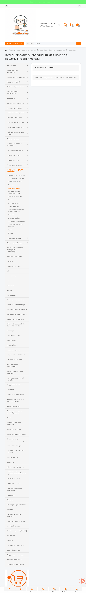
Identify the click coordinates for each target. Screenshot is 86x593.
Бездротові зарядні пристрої (14, 515)
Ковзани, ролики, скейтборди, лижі (14, 192)
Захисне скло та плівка (15, 300)
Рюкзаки (10, 500)
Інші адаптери (12, 276)
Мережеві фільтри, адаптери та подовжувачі (16, 473)
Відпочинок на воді (15, 181)
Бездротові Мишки (14, 385)
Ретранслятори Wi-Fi (15, 359)
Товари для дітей (13, 155)
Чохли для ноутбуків (14, 446)
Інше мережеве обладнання (12, 365)
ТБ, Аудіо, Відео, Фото (15, 150)
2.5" (8, 271)
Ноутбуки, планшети (14, 117)
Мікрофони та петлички (16, 355)
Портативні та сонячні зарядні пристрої (16, 210)
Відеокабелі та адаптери (16, 305)
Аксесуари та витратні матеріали (15, 379)
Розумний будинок (14, 429)
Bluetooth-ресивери (14, 256)
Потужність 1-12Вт (13, 335)
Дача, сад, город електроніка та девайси (62, 50)
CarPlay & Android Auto (15, 319)
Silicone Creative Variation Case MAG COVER (16, 325)
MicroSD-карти (12, 457)
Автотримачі (11, 340)
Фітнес (10, 233)
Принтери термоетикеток (16, 505)
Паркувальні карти (14, 266)
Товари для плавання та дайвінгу (16, 225)
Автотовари (11, 65)
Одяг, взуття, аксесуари (15, 122)
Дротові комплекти (14, 550)
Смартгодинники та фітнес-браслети (14, 412)
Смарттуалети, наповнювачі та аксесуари (17, 440)
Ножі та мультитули (15, 196)
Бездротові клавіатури (15, 545)
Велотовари (12, 185)
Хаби (8, 418)
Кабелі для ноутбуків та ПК (17, 309)
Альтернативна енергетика (12, 71)
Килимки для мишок (14, 560)
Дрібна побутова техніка (16, 87)
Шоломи (10, 509)
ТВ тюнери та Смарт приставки (14, 489)
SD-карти (10, 462)
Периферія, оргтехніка (15, 127)
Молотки (10, 285)
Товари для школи (14, 238)
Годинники (11, 495)
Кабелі (9, 290)
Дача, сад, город (14, 188)
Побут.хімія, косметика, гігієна (15, 133)
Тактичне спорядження (16, 221)
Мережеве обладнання (15, 113)
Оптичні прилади (14, 203)
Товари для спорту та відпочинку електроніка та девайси (28, 50)
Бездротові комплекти (15, 555)
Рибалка (11, 215)
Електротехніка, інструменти (13, 92)
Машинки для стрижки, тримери (15, 451)
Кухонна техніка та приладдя (14, 423)
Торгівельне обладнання (16, 243)
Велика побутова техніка (16, 77)
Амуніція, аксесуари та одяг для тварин (15, 400)
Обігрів (10, 200)
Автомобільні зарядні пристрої (15, 372)
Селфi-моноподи (13, 406)
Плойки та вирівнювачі (15, 564)
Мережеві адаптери (14, 350)
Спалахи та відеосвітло (15, 394)
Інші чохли (11, 535)
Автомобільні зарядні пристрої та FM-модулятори (15, 250)
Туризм (10, 230)
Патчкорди (11, 331)
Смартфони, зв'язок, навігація (14, 145)
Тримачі (10, 261)
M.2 (8, 280)
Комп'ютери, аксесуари (15, 103)
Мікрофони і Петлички (15, 467)
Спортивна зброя (14, 218)
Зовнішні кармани (14, 526)
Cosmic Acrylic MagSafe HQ (17, 531)
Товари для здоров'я (14, 165)
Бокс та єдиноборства (16, 178)
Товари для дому (13, 160)
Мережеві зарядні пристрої (17, 314)
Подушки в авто (13, 139)
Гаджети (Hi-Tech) (13, 82)
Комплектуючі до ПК (14, 108)
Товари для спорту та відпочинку (15, 171)
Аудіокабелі (11, 345)
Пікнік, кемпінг (13, 206)
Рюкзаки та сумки (13, 478)
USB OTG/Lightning (14, 483)
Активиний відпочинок (16, 175)
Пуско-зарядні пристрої (16, 521)
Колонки (10, 540)
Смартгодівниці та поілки (16, 434)
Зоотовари (11, 98)
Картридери (11, 295)
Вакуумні (10, 389)
